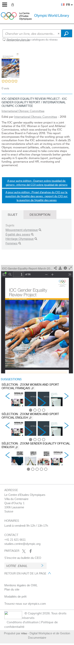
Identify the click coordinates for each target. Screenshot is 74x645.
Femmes (12, 243)
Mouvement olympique (22, 229)
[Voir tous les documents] (32, 388)
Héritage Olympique (20, 238)
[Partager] (55, 268)
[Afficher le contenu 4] (43, 410)
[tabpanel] (37, 259)
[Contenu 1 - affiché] (30, 410)
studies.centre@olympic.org (22, 543)
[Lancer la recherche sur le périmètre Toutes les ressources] (66, 33)
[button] (10, 65)
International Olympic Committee (23, 111)
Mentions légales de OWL (20, 585)
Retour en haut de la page (25, 573)
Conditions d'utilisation (23, 622)
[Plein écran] (70, 268)
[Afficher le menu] (4, 4)
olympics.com (37, 603)
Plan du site (11, 589)
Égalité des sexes (18, 234)
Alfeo (24, 633)
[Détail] (65, 268)
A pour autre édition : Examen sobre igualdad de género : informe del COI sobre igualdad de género (36, 182)
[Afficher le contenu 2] (35, 410)
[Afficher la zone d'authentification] (13, 4)
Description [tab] (40, 214)
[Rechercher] (40, 230)
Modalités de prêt (15, 596)
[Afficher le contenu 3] (39, 410)
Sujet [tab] (12, 214)
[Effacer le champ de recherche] (59, 33)
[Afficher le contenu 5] (45, 469)
